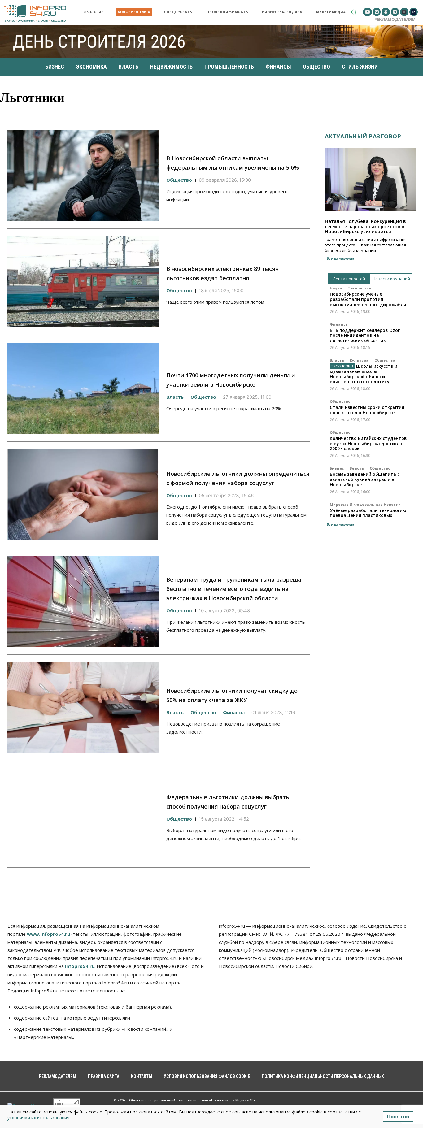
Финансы (234, 712)
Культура (359, 360)
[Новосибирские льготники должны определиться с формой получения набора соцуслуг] (83, 494)
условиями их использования (38, 1118)
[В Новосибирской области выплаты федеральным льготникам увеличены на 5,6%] (83, 175)
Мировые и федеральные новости (365, 504)
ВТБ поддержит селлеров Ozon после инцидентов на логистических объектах (365, 335)
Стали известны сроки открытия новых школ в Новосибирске (367, 409)
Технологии (360, 288)
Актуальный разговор (363, 136)
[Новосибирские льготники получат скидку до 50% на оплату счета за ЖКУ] (83, 707)
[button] (354, 12)
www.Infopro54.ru (48, 934)
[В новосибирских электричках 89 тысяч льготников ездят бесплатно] (83, 281)
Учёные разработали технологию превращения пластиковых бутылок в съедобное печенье (368, 515)
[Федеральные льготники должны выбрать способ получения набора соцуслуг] (83, 814)
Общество (179, 180)
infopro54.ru (79, 966)
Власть (175, 397)
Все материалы (340, 258)
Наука (336, 288)
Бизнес (337, 468)
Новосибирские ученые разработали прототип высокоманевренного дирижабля (368, 299)
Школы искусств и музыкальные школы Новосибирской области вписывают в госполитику (364, 373)
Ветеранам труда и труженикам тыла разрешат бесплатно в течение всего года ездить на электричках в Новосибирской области (235, 589)
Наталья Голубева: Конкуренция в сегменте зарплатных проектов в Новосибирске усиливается (365, 226)
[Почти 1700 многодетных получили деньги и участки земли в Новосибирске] (83, 388)
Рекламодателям (395, 19)
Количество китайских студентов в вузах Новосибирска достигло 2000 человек (368, 443)
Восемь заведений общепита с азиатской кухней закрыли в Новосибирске (364, 479)
